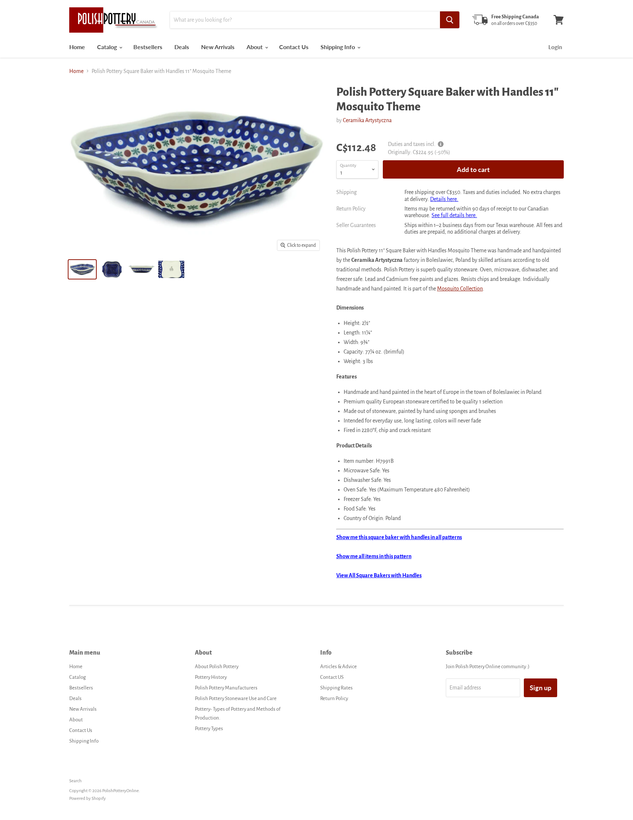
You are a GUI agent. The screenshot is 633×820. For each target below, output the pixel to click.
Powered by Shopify (87, 798)
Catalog (107, 46)
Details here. (444, 199)
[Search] (449, 19)
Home (77, 46)
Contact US (332, 677)
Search (75, 781)
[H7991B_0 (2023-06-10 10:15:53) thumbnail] (171, 269)
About (255, 46)
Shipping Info (338, 46)
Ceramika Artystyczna (367, 120)
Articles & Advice (338, 666)
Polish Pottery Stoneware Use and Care (236, 698)
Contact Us (293, 46)
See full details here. (454, 215)
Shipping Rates (336, 688)
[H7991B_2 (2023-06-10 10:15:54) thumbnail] (141, 269)
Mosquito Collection (460, 289)
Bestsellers (147, 46)
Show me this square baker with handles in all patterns (399, 537)
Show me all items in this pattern (373, 556)
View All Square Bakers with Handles (379, 575)
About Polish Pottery (216, 666)
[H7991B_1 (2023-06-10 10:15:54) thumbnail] (112, 269)
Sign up (540, 688)
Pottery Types (209, 728)
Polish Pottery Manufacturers (226, 688)
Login (555, 47)
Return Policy (334, 698)
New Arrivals (217, 46)
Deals (181, 46)
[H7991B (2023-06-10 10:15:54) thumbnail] (82, 269)
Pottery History (211, 677)
